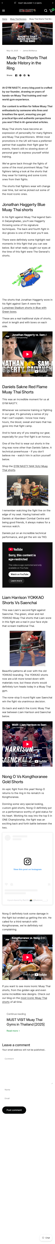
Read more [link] (12, 1031)
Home (4, 19)
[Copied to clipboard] (28, 75)
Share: (10, 75)
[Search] (45, 10)
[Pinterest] (24, 75)
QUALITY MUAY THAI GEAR (30, 3)
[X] (20, 75)
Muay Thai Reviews (18, 19)
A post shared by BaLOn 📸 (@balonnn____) (27, 900)
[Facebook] (16, 75)
